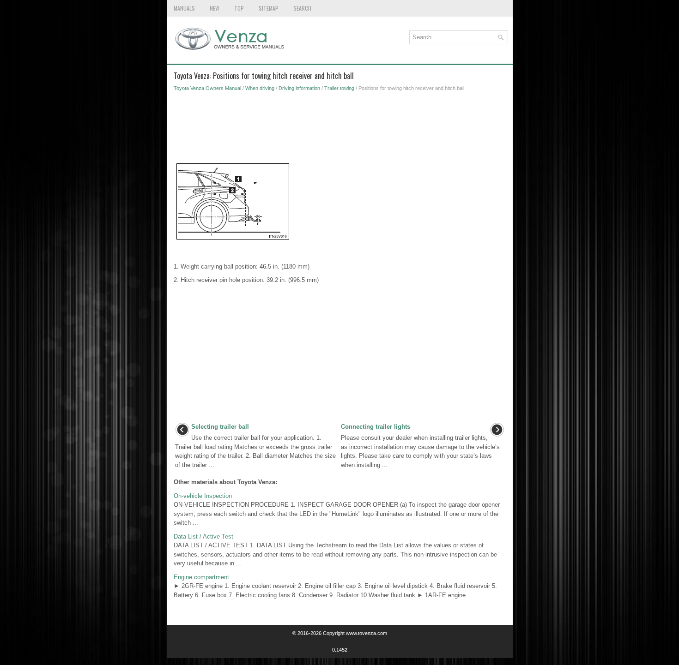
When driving (259, 88)
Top (239, 8)
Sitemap (269, 8)
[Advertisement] (340, 129)
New (214, 8)
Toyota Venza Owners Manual (207, 88)
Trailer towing (339, 88)
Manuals (184, 8)
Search (302, 8)
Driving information (299, 88)
